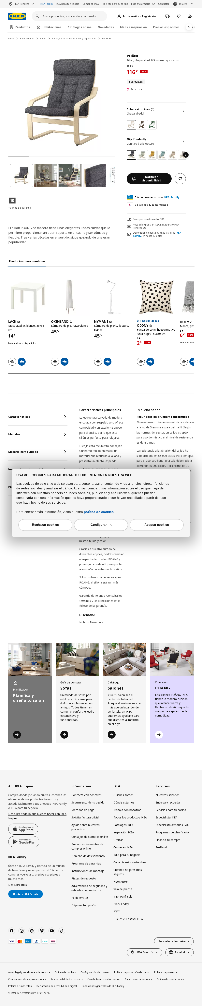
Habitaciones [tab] (52, 27)
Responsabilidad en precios (67, 979)
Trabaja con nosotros (127, 810)
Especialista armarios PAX (172, 825)
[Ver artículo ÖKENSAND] (70, 297)
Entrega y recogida (168, 802)
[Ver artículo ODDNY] (156, 297)
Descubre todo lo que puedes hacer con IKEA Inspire (37, 816)
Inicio (11, 38)
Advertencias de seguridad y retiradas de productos (89, 888)
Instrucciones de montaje (87, 871)
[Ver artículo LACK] (27, 297)
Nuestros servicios (168, 795)
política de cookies (99, 512)
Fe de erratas (80, 898)
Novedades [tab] (106, 27)
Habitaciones (27, 38)
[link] (142, 125)
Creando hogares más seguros (127, 872)
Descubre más (17, 885)
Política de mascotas (20, 986)
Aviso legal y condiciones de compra (29, 972)
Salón (43, 38)
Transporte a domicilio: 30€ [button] (148, 219)
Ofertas (118, 840)
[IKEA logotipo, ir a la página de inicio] (17, 16)
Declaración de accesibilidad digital (56, 986)
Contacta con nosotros (86, 795)
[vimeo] (41, 930)
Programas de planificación (173, 832)
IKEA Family (46, 4)
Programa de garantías (86, 863)
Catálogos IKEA (123, 825)
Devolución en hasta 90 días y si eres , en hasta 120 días (157, 234)
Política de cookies (65, 972)
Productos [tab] (22, 27)
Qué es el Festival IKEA (128, 919)
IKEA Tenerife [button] (22, 4)
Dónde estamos (123, 802)
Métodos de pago (82, 810)
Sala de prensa (122, 889)
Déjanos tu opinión (83, 905)
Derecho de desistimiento (88, 856)
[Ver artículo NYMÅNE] (113, 297)
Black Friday (121, 904)
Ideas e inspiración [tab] (133, 27)
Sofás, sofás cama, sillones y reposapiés (74, 38)
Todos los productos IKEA (130, 817)
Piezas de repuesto (83, 878)
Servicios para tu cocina (171, 810)
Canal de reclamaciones (138, 979)
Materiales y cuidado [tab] (23, 452)
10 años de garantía (19, 207)
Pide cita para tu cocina (115, 4)
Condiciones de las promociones (27, 979)
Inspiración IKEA (123, 832)
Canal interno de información (103, 979)
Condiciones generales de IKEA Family (102, 986)
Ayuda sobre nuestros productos (85, 827)
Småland (161, 847)
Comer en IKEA (90, 4)
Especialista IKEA (166, 817)
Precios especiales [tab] (166, 27)
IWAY (116, 911)
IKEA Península (122, 896)
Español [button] (183, 3)
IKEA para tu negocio (67, 4)
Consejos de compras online (89, 837)
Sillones (106, 38)
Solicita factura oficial (85, 817)
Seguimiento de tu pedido (88, 802)
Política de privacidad (166, 972)
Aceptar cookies (156, 525)
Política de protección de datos (132, 972)
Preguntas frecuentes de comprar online (87, 846)
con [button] (157, 197)
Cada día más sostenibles (129, 862)
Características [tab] (19, 417)
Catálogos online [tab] (80, 27)
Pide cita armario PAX (143, 4)
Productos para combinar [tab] (27, 261)
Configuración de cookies (94, 972)
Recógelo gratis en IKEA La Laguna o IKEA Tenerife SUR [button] (156, 226)
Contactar (163, 4)
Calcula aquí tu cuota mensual (151, 204)
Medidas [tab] (14, 434)
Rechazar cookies (45, 525)
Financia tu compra (168, 840)
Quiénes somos (123, 795)
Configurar (99, 525)
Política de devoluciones (170, 979)
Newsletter (120, 881)
